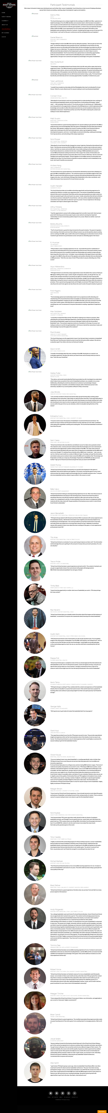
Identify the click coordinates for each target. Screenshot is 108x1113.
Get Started (55, 1097)
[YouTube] (69, 1093)
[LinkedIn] (63, 1093)
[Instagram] (75, 1093)
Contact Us (75, 1097)
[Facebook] (51, 1093)
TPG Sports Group (66, 1099)
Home (49, 1097)
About (61, 1097)
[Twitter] (57, 1093)
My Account (67, 1097)
